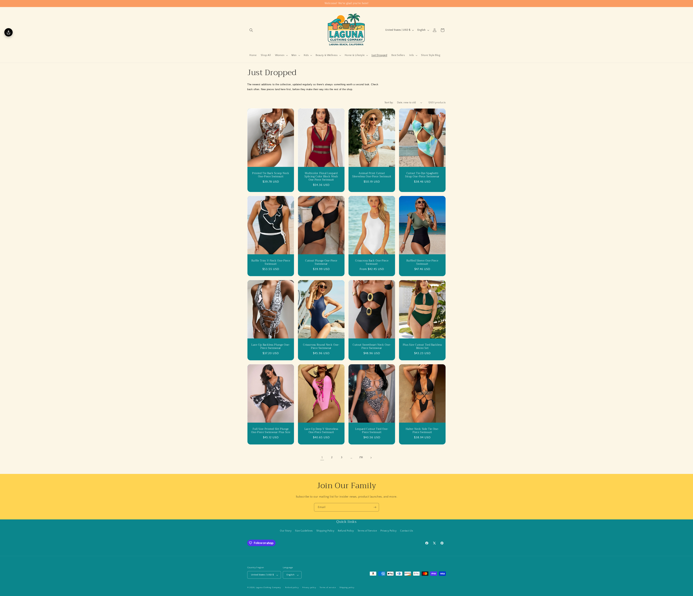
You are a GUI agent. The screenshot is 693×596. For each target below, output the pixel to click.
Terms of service (328, 587)
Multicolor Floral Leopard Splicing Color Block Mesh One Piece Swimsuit (321, 177)
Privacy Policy (388, 530)
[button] (251, 30)
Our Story (285, 530)
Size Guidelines (304, 530)
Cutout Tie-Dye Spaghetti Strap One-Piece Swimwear (422, 175)
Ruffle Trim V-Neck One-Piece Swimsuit (270, 262)
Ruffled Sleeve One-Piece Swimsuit (422, 262)
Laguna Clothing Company (268, 588)
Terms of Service (367, 530)
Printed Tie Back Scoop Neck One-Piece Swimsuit (270, 175)
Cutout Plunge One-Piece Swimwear (321, 262)
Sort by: (389, 102)
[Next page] (371, 458)
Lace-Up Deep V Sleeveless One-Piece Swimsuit (321, 430)
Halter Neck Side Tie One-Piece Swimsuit (422, 430)
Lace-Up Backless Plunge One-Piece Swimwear (270, 346)
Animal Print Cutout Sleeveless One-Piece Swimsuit (371, 175)
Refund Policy (346, 530)
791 (361, 457)
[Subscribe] (375, 507)
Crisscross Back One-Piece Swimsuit (372, 262)
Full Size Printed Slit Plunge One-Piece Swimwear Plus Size (270, 430)
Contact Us (406, 530)
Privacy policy (309, 587)
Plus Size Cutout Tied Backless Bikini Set (422, 346)
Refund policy (292, 587)
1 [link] (322, 457)
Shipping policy (346, 587)
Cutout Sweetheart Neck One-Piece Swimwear (372, 346)
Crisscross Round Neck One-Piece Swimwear (321, 346)
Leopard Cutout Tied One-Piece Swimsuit (371, 430)
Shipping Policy (325, 530)
